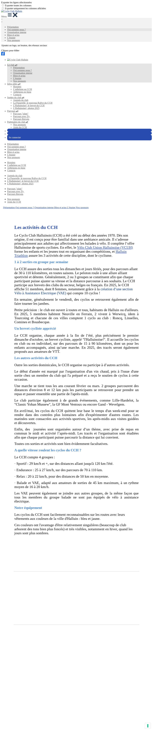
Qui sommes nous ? (16, 29)
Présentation (13, 27)
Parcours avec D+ (21, 116)
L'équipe (11, 37)
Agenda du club (20, 100)
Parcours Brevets (21, 119)
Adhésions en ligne (22, 92)
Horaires (17, 86)
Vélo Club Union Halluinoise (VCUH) (105, 247)
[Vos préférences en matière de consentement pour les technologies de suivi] (148, 726)
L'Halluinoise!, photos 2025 (26, 108)
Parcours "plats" (20, 113)
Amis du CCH (20, 127)
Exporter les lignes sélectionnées (16, 2)
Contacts (17, 94)
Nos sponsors (13, 40)
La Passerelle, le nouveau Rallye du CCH (32, 103)
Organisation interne (16, 32)
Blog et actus (13, 35)
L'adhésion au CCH (22, 89)
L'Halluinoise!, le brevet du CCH (29, 105)
